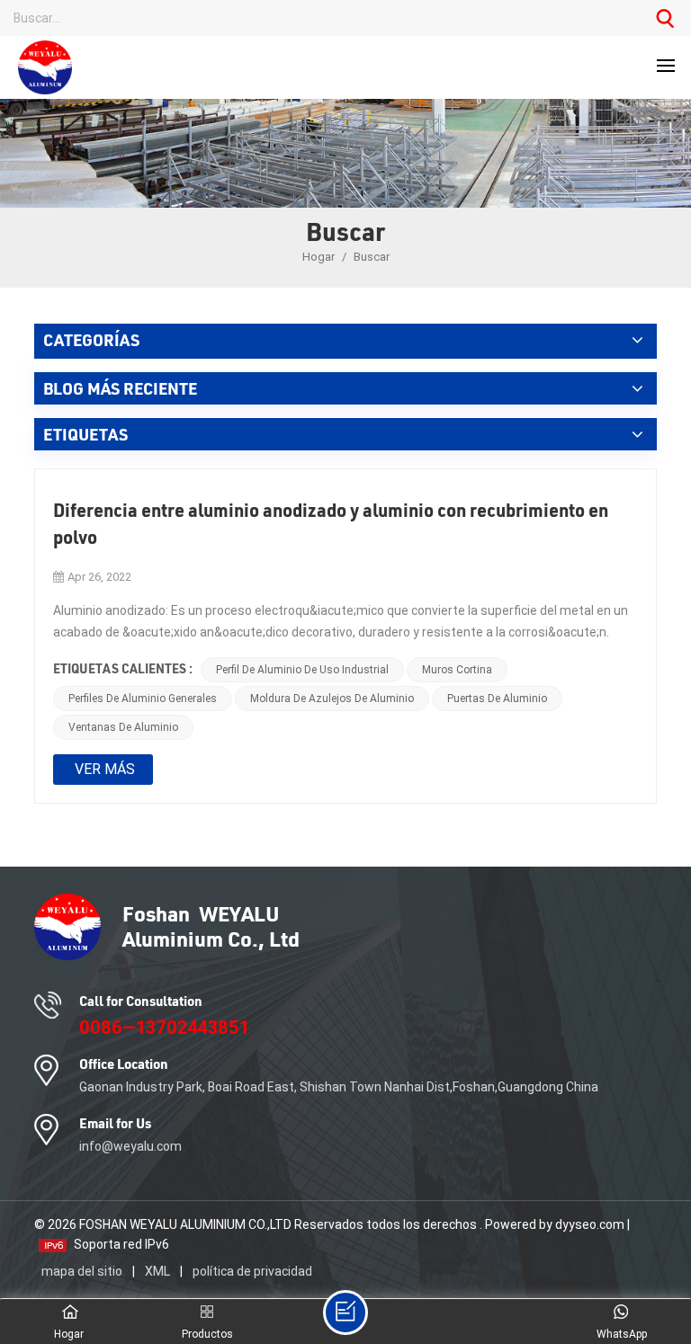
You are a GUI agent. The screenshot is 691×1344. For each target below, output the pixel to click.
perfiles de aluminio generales (142, 698)
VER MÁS (105, 769)
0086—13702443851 (164, 1027)
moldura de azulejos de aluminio (332, 698)
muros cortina (457, 669)
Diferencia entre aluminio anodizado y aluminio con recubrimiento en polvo (330, 523)
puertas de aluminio (497, 698)
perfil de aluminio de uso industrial (302, 669)
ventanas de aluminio (123, 727)
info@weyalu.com (130, 1146)
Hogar (319, 256)
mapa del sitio (83, 1271)
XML (157, 1271)
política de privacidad (252, 1271)
